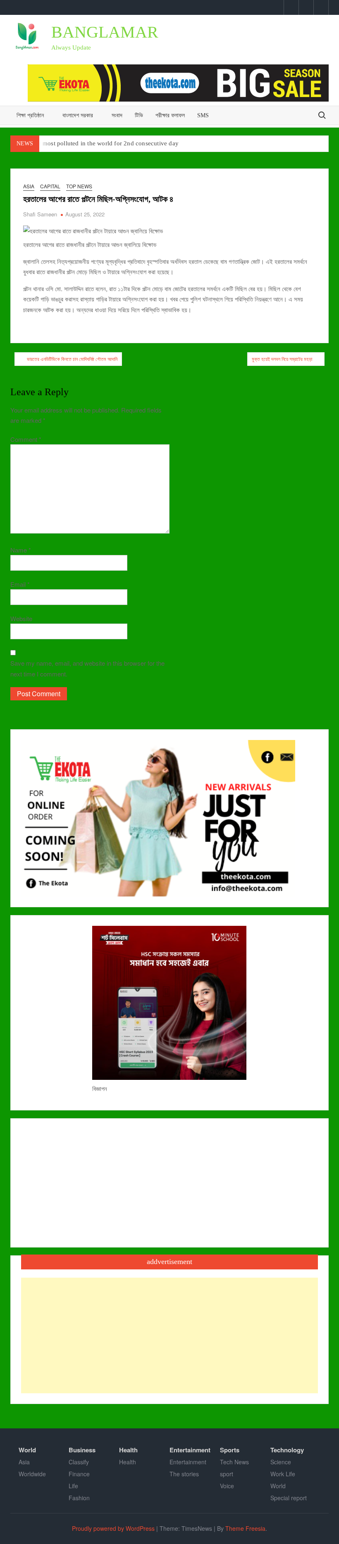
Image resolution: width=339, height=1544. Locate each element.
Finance (79, 1474)
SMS (203, 115)
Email (20, 584)
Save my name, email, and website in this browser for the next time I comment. (87, 668)
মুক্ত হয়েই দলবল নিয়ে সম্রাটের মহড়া (282, 358)
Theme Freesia (245, 1528)
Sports (229, 1449)
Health (128, 1449)
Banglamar (104, 32)
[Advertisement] (169, 1335)
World (27, 1449)
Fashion (79, 1498)
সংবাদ (117, 115)
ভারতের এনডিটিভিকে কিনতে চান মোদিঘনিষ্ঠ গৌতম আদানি (72, 358)
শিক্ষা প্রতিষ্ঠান (30, 115)
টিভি (139, 115)
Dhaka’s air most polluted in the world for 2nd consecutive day (95, 143)
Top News (79, 186)
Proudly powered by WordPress (113, 1528)
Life (73, 1486)
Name (20, 549)
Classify (79, 1462)
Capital (50, 186)
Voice (227, 1486)
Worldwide (32, 1474)
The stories (184, 1474)
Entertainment (190, 1449)
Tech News (234, 1462)
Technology (287, 1449)
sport (226, 1474)
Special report (288, 1498)
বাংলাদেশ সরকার (77, 115)
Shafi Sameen (40, 214)
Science (280, 1462)
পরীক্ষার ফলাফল (170, 115)
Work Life (282, 1474)
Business (82, 1449)
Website (21, 618)
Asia (28, 186)
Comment (25, 439)
